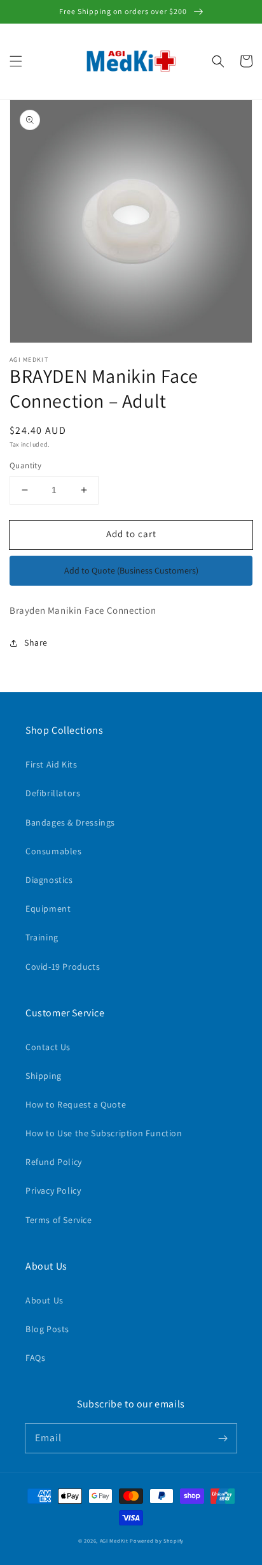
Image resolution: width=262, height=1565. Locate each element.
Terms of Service (58, 1220)
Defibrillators (52, 793)
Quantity (25, 465)
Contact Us (48, 1047)
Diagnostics (49, 880)
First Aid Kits (51, 764)
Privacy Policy (53, 1190)
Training (42, 937)
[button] (16, 61)
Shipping (43, 1075)
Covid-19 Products (62, 966)
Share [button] (36, 642)
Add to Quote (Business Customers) (131, 570)
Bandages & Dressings (70, 822)
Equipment (48, 908)
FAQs (35, 1357)
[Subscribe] (223, 1438)
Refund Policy (53, 1162)
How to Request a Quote (75, 1104)
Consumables (53, 851)
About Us (44, 1300)
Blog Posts (47, 1329)
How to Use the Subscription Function (104, 1133)
